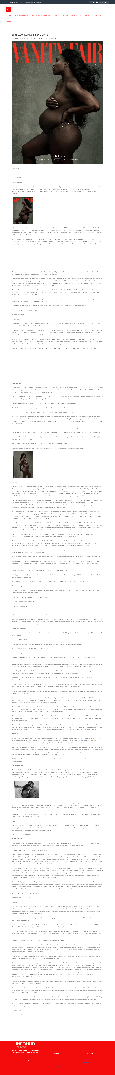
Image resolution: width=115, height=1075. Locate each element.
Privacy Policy (89, 1058)
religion (81, 740)
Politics (88, 15)
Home (9, 15)
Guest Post (57, 1067)
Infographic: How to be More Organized (25, 2)
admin (15, 38)
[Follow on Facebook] (25, 1060)
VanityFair (45, 38)
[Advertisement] (57, 259)
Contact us (57, 1062)
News (55, 15)
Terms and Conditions (89, 1062)
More (9, 21)
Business (64, 15)
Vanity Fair (24, 1014)
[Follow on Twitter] (28, 1060)
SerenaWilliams (38, 38)
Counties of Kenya (21, 15)
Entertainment (76, 15)
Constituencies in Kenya (40, 15)
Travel (97, 15)
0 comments (52, 38)
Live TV (57, 1058)
